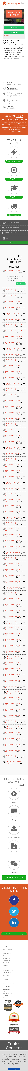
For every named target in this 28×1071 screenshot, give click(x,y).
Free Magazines (7, 993)
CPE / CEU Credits (7, 125)
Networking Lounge (8, 982)
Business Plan (7, 960)
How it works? (7, 953)
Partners (5, 995)
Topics (4, 977)
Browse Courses (7, 949)
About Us (5, 951)
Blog (4, 998)
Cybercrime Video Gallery (10, 984)
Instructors (6, 975)
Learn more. (22, 1064)
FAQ (4, 968)
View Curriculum (14, 32)
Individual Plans (7, 958)
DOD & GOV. (6, 989)
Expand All (13, 266)
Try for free (14, 27)
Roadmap (5, 979)
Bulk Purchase (14, 215)
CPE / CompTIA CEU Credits (14, 118)
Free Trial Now (7, 963)
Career (5, 991)
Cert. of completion (8, 970)
